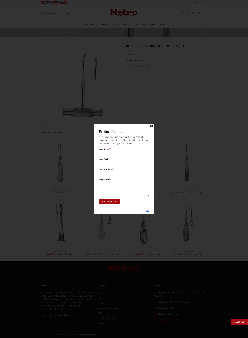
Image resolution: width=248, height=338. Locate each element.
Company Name (106, 169)
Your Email (104, 159)
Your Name (104, 149)
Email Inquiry (239, 322)
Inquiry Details (105, 179)
